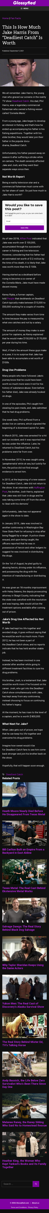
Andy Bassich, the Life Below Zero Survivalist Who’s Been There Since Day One (24, 1084)
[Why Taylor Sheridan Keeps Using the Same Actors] (24, 959)
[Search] (36, 1184)
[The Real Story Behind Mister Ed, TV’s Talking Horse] (24, 1036)
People (10, 298)
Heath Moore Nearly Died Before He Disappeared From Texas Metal (23, 812)
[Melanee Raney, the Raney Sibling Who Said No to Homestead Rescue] (24, 1116)
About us (35, 1203)
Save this (24, 228)
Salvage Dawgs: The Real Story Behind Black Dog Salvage (21, 928)
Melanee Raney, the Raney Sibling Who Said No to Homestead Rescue (24, 1124)
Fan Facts (15, 18)
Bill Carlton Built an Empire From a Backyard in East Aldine (23, 851)
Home (5, 18)
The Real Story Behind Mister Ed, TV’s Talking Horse (22, 1043)
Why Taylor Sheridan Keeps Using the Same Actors (23, 966)
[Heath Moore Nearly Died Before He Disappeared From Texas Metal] (24, 805)
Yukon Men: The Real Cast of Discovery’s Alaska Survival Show (23, 1005)
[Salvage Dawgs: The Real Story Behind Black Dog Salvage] (24, 920)
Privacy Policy (33, 1207)
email (11, 213)
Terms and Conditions (19, 1207)
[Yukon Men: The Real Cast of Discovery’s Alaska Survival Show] (24, 997)
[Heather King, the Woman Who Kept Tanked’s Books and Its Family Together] (24, 1154)
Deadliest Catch (20, 101)
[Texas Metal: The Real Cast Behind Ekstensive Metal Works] (24, 882)
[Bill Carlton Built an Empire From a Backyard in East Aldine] (24, 843)
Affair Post (26, 238)
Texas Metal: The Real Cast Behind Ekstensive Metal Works (23, 889)
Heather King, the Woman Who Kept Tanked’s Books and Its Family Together (24, 1164)
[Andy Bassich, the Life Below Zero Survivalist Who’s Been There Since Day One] (24, 1074)
